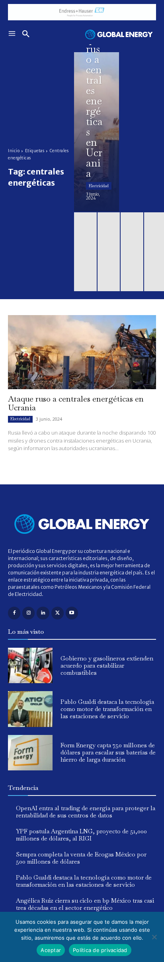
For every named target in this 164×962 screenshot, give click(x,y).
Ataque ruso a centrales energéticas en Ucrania (76, 403)
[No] (154, 937)
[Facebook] (14, 613)
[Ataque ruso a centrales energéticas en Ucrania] (96, 132)
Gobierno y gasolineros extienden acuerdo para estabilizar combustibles (107, 665)
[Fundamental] (82, 12)
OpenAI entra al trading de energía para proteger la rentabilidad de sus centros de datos (85, 811)
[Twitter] (57, 613)
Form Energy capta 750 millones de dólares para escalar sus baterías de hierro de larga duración (108, 752)
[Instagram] (28, 613)
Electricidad (99, 185)
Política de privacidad (100, 950)
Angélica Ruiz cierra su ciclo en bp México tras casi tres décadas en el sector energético (85, 904)
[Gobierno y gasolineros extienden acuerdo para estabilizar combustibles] (30, 665)
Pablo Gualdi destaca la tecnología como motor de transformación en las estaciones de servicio (107, 709)
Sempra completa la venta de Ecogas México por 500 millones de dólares (81, 857)
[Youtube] (72, 613)
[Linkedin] (43, 613)
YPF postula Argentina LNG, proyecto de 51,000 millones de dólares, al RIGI (81, 834)
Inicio (14, 150)
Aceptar (51, 950)
